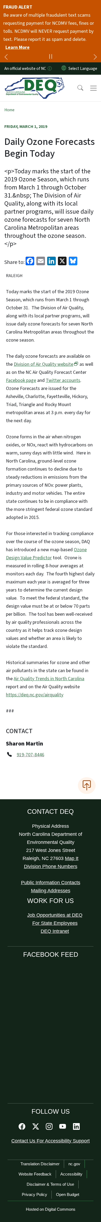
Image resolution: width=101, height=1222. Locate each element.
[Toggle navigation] (93, 88)
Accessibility (71, 1174)
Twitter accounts (63, 380)
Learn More (17, 47)
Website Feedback (35, 1174)
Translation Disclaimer (40, 1164)
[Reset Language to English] (63, 68)
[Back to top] (87, 785)
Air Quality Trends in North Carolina (49, 678)
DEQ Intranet (55, 931)
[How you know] (49, 68)
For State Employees (55, 923)
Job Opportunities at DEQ (54, 915)
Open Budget (67, 1194)
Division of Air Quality (43, 364)
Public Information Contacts (50, 882)
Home (9, 110)
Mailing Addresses (50, 890)
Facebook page (21, 380)
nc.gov (74, 1164)
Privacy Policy (34, 1194)
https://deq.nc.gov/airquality (34, 694)
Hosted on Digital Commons (50, 1209)
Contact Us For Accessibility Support (50, 1141)
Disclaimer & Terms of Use (50, 1184)
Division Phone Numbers (50, 866)
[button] (76, 88)
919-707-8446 (30, 754)
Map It (71, 858)
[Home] (34, 81)
